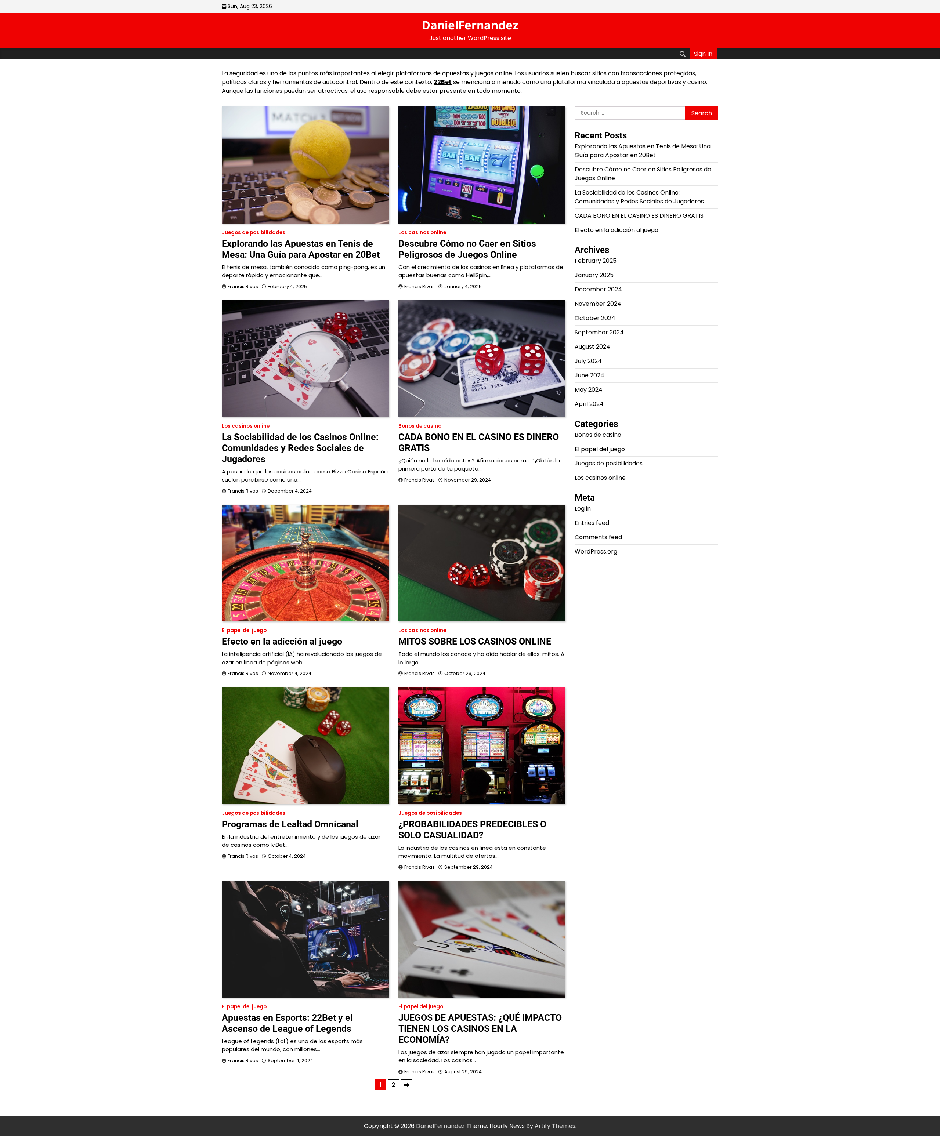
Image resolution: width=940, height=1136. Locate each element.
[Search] (682, 53)
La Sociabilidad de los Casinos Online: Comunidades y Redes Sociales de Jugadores (300, 448)
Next (406, 1084)
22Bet (443, 82)
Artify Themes (555, 1126)
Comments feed (598, 537)
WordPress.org (596, 552)
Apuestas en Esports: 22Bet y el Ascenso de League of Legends (287, 1023)
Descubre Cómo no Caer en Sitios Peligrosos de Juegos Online (467, 249)
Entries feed (592, 523)
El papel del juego (244, 630)
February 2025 (596, 261)
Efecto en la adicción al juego (282, 641)
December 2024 (598, 290)
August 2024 (592, 347)
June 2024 (589, 375)
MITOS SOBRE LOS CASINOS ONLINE (474, 641)
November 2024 (598, 304)
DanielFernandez (470, 25)
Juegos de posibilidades (253, 232)
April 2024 (589, 404)
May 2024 (589, 390)
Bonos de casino (419, 425)
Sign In (703, 54)
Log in (583, 509)
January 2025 (594, 275)
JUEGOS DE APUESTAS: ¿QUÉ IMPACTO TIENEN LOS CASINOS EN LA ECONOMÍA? (480, 1028)
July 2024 (588, 361)
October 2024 (595, 318)
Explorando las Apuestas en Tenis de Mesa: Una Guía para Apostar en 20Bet (301, 249)
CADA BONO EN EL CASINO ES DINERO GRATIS (639, 216)
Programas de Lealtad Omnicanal (290, 824)
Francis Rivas (243, 286)
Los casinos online (422, 232)
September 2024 (599, 333)
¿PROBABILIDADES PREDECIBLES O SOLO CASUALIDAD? (472, 830)
